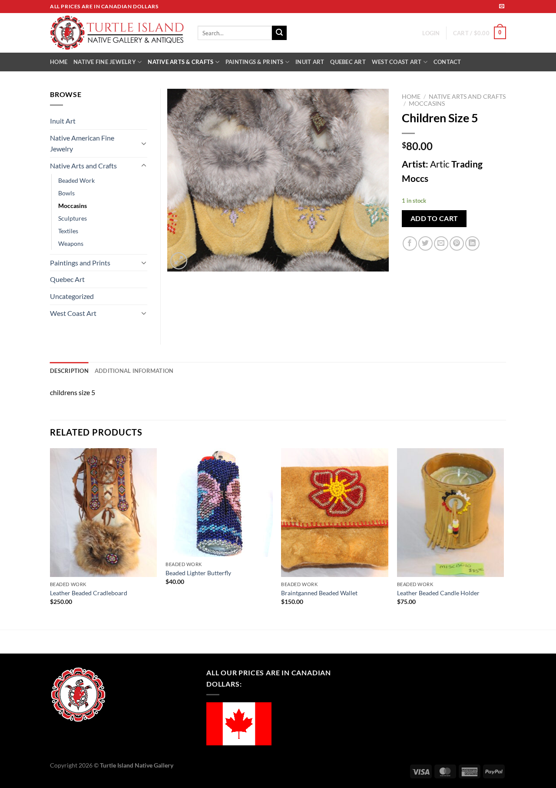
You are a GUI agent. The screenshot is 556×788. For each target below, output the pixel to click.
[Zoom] (178, 260)
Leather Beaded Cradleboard (88, 593)
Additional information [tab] (134, 370)
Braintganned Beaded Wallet (319, 593)
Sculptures (72, 218)
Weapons (70, 243)
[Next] (503, 538)
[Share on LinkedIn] (472, 243)
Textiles (68, 231)
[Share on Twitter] (425, 243)
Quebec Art (67, 279)
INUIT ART (309, 61)
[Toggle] (143, 143)
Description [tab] (69, 370)
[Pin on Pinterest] (457, 243)
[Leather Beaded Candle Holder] (450, 512)
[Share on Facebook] (410, 243)
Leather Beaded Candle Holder (438, 593)
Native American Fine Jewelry (82, 143)
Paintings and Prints (80, 262)
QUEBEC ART (348, 61)
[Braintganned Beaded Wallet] (334, 512)
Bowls (66, 193)
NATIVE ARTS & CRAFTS (180, 61)
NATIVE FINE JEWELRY (104, 61)
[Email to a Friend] (441, 243)
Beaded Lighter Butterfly (198, 573)
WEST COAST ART (397, 61)
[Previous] (50, 538)
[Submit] (279, 33)
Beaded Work (76, 180)
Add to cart (434, 218)
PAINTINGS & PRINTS (254, 61)
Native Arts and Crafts (467, 96)
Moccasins (427, 103)
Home (411, 96)
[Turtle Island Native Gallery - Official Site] (117, 33)
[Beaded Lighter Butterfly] (219, 502)
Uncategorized (72, 296)
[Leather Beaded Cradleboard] (103, 512)
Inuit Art (63, 121)
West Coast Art (73, 313)
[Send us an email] (501, 6)
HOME (58, 61)
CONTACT (447, 61)
